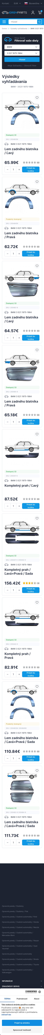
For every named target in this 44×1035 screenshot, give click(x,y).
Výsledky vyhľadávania (18, 28)
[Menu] (4, 22)
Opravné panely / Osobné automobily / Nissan (20, 941)
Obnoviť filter (30, 65)
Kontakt (5, 3)
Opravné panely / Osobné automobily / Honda (20, 922)
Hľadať (22, 59)
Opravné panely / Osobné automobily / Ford (19, 917)
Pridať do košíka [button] (31, 169)
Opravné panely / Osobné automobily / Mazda (20, 927)
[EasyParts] (14, 12)
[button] (7, 169)
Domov (4, 28)
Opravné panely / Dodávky (13, 906)
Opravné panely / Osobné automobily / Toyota (20, 964)
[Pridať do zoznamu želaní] (37, 97)
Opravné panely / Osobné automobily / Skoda (20, 959)
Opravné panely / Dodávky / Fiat (15, 911)
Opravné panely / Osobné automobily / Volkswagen (17, 971)
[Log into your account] (33, 12)
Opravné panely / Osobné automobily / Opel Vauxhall (19, 947)
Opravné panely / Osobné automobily (17, 954)
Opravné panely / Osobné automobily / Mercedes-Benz (17, 934)
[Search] (39, 22)
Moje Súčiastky (15, 65)
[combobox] (22, 47)
